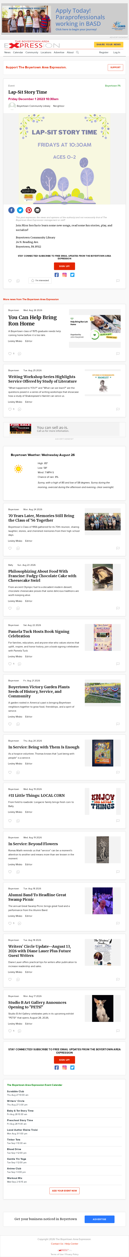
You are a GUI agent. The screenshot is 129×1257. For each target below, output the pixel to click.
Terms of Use (57, 1254)
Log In (116, 52)
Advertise (59, 52)
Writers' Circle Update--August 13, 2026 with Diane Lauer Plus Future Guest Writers (39, 951)
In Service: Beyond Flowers (33, 844)
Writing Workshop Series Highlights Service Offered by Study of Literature (42, 379)
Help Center (71, 1243)
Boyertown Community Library (34, 106)
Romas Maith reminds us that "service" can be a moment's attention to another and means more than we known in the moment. (41, 854)
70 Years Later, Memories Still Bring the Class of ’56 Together (41, 518)
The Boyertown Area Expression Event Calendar (34, 1085)
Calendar (18, 52)
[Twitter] (20, 209)
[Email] (37, 209)
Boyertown (13, 310)
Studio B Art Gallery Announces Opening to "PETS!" (37, 1004)
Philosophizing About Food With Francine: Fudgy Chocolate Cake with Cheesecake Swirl (42, 576)
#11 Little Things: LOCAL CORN (36, 795)
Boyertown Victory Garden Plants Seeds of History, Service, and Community (39, 691)
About (70, 52)
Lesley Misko (15, 341)
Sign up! (64, 266)
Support (115, 67)
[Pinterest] (29, 209)
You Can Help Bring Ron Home (32, 320)
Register (103, 52)
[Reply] (19, 280)
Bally (10, 565)
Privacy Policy (72, 1254)
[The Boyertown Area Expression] (31, 44)
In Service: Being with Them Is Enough (43, 747)
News (7, 52)
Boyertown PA (113, 85)
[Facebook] (11, 209)
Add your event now (64, 1190)
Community (31, 52)
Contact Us (57, 1243)
